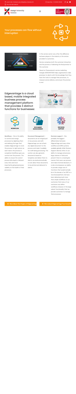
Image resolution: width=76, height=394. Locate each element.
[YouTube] (70, 2)
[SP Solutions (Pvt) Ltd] (15, 11)
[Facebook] (65, 2)
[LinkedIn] (67, 2)
